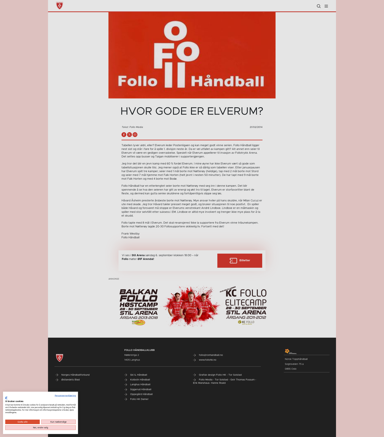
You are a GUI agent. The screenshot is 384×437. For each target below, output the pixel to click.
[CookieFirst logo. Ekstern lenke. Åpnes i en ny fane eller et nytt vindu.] (6, 398)
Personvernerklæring (65, 395)
